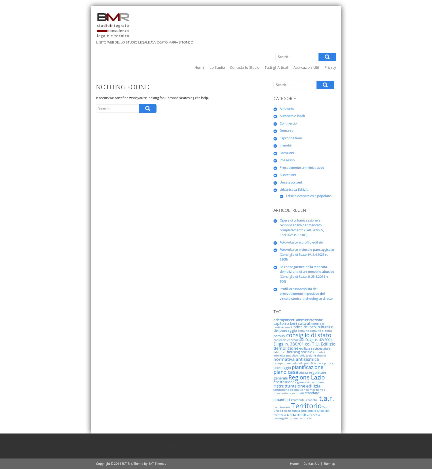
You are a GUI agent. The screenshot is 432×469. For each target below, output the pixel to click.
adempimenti (284, 320)
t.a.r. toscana (282, 407)
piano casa (286, 371)
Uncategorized (291, 182)
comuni (280, 336)
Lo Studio (217, 67)
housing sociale (299, 352)
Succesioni (288, 174)
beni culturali (300, 323)
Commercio (288, 123)
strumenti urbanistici (304, 400)
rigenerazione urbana (309, 382)
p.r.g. (331, 363)
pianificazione (307, 367)
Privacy (330, 67)
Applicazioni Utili (307, 67)
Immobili (286, 145)
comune (303, 330)
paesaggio (282, 367)
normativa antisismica (296, 359)
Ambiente (287, 108)
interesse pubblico (286, 355)
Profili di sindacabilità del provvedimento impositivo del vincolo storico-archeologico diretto (306, 293)
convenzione (295, 340)
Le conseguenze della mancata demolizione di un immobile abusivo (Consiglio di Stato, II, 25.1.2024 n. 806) (307, 274)
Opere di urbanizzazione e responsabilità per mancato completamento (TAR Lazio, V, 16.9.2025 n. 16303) (302, 227)
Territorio (306, 405)
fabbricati (280, 352)
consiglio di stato (308, 335)
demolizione (286, 348)
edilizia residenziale (314, 348)
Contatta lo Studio (245, 67)
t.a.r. (326, 398)
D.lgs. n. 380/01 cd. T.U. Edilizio (305, 344)
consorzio (280, 340)
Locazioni (287, 152)
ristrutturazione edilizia (297, 386)
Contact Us (311, 464)
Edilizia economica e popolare (308, 196)
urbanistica (298, 414)
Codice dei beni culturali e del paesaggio (303, 328)
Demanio (287, 130)
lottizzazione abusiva (312, 355)
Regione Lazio (306, 377)
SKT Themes (157, 464)
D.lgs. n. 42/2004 (318, 339)
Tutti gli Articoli (276, 67)
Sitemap (329, 464)
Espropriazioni (291, 138)
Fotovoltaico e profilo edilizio (301, 242)
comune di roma (321, 330)
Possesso (287, 160)
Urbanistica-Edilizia (294, 189)
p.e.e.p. (322, 363)
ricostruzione (284, 382)
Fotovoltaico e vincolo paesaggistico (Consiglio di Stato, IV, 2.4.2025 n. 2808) (307, 254)
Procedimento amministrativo (302, 167)
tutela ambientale (304, 410)
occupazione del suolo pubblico (295, 363)
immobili (319, 352)
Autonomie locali (292, 116)
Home (199, 67)
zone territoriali (301, 418)
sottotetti (298, 393)
